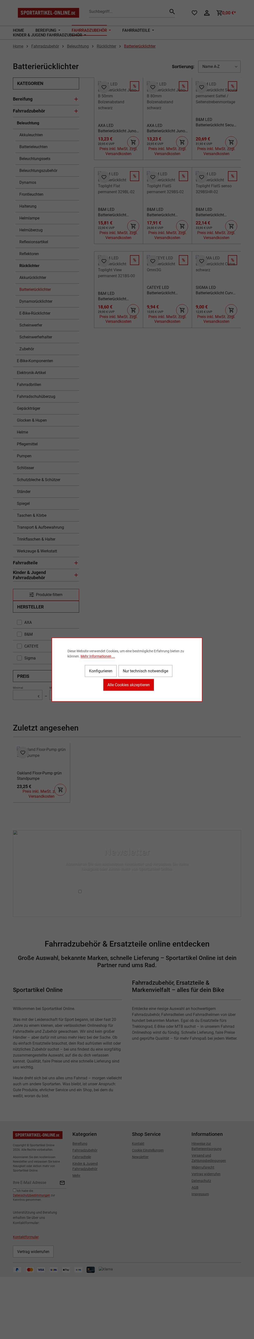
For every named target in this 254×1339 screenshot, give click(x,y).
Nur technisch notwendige (145, 670)
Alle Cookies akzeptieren (128, 684)
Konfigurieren (100, 670)
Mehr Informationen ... (98, 656)
